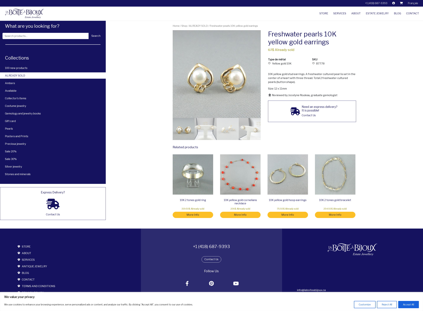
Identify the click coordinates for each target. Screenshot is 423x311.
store (26, 246)
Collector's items (15, 98)
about (26, 253)
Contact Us (211, 259)
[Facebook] (187, 283)
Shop (184, 25)
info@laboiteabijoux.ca (311, 290)
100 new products (16, 68)
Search (95, 35)
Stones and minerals (18, 174)
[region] (211, 301)
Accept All (408, 304)
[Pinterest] (211, 283)
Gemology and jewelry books (23, 113)
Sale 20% (11, 151)
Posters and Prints (16, 136)
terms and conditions (38, 286)
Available (11, 90)
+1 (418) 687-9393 (376, 3)
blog (25, 273)
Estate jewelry (377, 13)
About (356, 13)
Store (323, 13)
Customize (365, 304)
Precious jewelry (15, 143)
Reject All (387, 304)
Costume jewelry (15, 106)
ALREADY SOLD (15, 75)
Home (176, 25)
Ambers (10, 83)
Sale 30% (11, 159)
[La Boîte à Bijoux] (23, 13)
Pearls (9, 128)
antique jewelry (34, 266)
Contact (412, 13)
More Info (193, 214)
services (28, 259)
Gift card (10, 121)
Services (339, 13)
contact (28, 279)
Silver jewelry (13, 166)
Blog (397, 13)
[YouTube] (236, 283)
